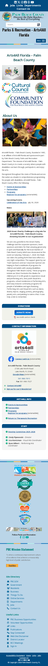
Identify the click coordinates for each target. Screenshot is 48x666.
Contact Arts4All (14, 385)
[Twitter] (18, 2)
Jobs (12, 5)
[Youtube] (32, 2)
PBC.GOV (14, 581)
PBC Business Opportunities (23, 619)
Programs (11, 192)
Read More (12, 565)
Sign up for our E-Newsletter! (19, 389)
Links (19, 5)
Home (28, 655)
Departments (32, 5)
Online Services (17, 598)
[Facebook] (25, 2)
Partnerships (12, 189)
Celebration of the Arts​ (17, 202)
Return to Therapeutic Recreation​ (22, 418)
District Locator (17, 639)
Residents (14, 588)
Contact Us (23, 8)
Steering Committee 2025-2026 (21, 432)
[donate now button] (24, 312)
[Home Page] (7, 5)
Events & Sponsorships (18, 405)
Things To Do (16, 595)
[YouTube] (27, 537)
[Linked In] (15, 2)
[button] (38, 24)
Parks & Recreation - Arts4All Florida (24, 32)
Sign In (13, 646)
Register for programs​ (16, 194)
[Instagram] (22, 2)
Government (16, 584)
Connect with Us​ (22, 359)
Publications (16, 629)
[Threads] (28, 2)
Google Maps (18, 374)
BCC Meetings (16, 642)
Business (14, 591)
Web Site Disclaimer (19, 636)
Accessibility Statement (15, 655)
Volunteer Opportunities (21, 622)
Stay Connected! (17, 632)
